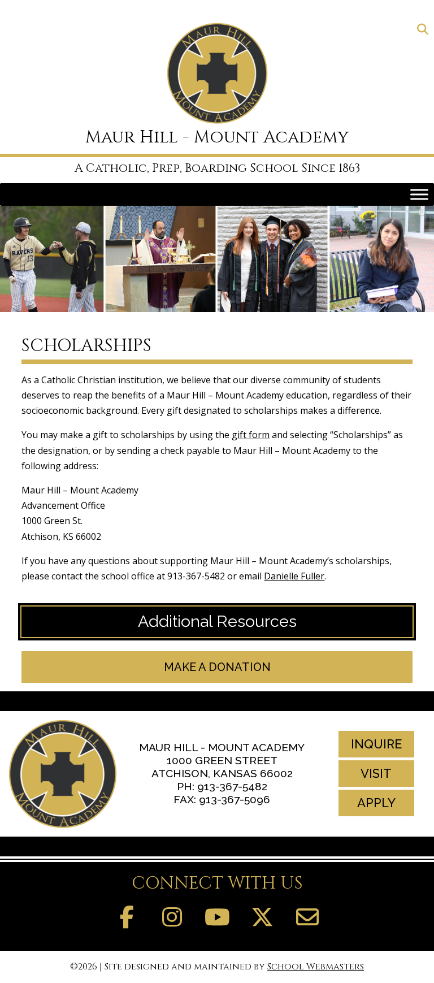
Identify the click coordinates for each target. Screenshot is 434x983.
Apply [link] (376, 802)
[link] (422, 30)
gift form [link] (251, 434)
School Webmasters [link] (315, 966)
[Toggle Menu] (419, 194)
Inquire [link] (376, 744)
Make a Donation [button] (217, 667)
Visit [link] (376, 773)
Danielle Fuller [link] (294, 576)
